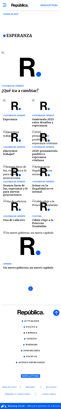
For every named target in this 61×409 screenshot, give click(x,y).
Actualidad (31, 321)
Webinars (32, 344)
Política (32, 327)
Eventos (31, 356)
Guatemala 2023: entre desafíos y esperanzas (43, 122)
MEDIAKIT (30, 387)
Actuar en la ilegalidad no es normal (42, 188)
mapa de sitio (10, 387)
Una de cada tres (14, 220)
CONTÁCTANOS (48, 394)
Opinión (32, 339)
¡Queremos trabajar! (10, 152)
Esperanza (10, 119)
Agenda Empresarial (31, 362)
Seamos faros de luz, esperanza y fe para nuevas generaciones (15, 190)
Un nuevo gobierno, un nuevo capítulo (28, 267)
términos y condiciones (17, 394)
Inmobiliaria (31, 350)
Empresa (31, 333)
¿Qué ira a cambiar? (20, 90)
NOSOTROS (51, 387)
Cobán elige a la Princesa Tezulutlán (42, 223)
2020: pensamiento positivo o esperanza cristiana (45, 155)
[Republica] (19, 5)
